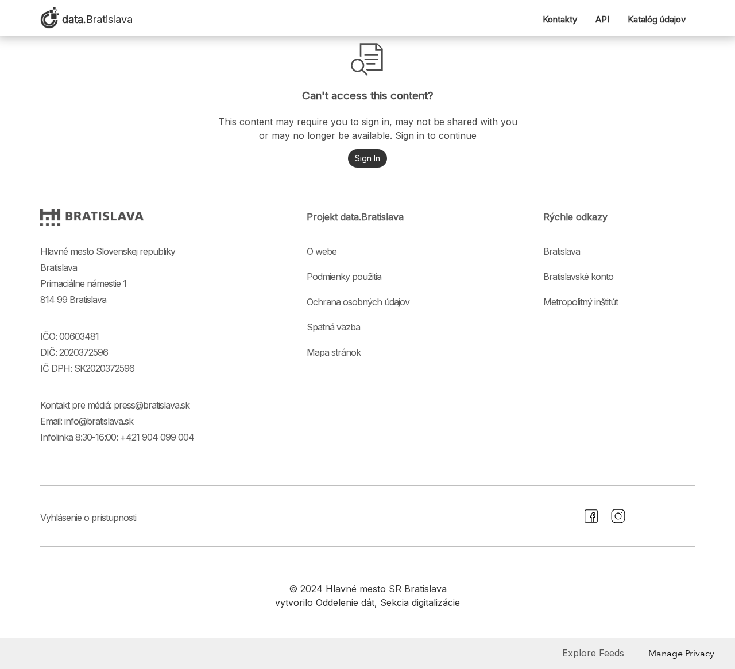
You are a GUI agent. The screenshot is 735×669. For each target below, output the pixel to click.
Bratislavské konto (578, 276)
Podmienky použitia (344, 276)
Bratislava (561, 251)
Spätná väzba (333, 327)
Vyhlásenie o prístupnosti (88, 517)
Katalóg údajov (657, 19)
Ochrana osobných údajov (358, 302)
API (602, 19)
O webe (321, 251)
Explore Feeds (593, 653)
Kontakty (560, 19)
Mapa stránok (334, 352)
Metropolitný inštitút (580, 302)
